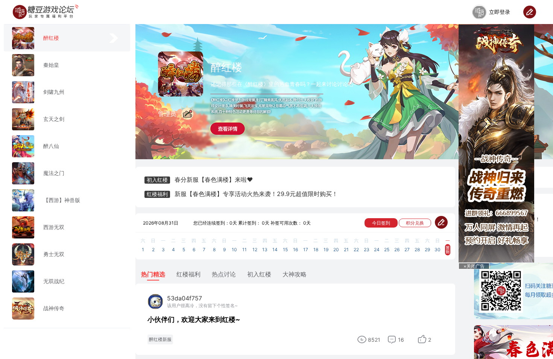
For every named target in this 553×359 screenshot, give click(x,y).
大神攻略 (295, 274)
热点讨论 (224, 274)
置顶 (503, 316)
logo (45, 12)
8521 (374, 339)
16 (401, 339)
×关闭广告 (474, 266)
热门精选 (153, 274)
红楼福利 (188, 274)
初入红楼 (259, 274)
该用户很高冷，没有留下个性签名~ (202, 305)
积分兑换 (415, 223)
